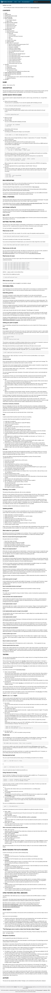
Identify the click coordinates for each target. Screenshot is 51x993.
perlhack (4, 5)
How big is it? (11, 52)
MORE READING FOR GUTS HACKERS (13, 72)
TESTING (7, 64)
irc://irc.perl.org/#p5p (21, 217)
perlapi (6, 883)
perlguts (6, 869)
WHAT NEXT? (8, 75)
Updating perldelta (10, 41)
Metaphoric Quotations (11, 78)
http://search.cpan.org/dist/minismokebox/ (32, 905)
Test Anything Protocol (20, 669)
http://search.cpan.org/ (7, 497)
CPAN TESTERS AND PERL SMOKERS (13, 74)
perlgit (31, 228)
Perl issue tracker (39, 990)
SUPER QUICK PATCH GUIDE (11, 16)
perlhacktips (7, 864)
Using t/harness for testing (12, 70)
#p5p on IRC (9, 21)
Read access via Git (11, 24)
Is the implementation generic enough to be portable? (19, 56)
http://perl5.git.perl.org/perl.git (8, 253)
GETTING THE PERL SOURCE (11, 22)
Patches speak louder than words (15, 63)
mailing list (45, 990)
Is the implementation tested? (14, 57)
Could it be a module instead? (14, 48)
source (8, 5)
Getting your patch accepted (12, 32)
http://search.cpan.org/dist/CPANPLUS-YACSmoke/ (13, 905)
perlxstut (6, 877)
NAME (6, 13)
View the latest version (34, 7)
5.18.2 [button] (15, 1)
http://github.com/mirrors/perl (35, 253)
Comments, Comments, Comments (16, 36)
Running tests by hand (11, 68)
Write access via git (10, 28)
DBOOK (15, 986)
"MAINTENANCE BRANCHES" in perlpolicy (11, 320)
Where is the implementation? (15, 45)
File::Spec (40, 691)
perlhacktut (7, 860)
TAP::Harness (35, 746)
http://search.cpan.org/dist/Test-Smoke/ (10, 904)
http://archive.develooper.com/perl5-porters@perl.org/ (20, 204)
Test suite (11, 38)
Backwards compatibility (13, 47)
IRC (48, 990)
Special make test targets (12, 65)
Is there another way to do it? (14, 60)
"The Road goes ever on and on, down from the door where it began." (20, 76)
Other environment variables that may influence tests (19, 71)
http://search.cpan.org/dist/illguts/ (11, 876)
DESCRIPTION (8, 14)
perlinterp (6, 857)
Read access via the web (12, 25)
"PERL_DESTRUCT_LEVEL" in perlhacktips (27, 817)
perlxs (11, 877)
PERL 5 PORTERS (8, 18)
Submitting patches (10, 30)
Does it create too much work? (15, 61)
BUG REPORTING (8, 17)
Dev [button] (19, 1)
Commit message (12, 34)
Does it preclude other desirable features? (17, 53)
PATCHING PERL (8, 29)
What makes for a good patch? (13, 43)
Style (10, 37)
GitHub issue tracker (29, 986)
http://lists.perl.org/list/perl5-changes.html (30, 211)
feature (9, 564)
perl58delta (16, 832)
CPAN (10, 5)
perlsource (7, 854)
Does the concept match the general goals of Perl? (19, 44)
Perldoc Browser (7, 2)
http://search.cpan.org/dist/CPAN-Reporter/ (11, 907)
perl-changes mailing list (11, 20)
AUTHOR (6, 79)
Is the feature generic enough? (15, 49)
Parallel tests (9, 67)
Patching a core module (11, 40)
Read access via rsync (11, 26)
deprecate (14, 564)
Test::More (24, 661)
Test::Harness (13, 715)
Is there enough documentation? (15, 59)
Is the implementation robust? (14, 55)
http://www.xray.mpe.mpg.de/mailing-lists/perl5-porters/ (31, 203)
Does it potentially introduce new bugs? (16, 51)
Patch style (11, 33)
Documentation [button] (25, 1)
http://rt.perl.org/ (36, 186)
